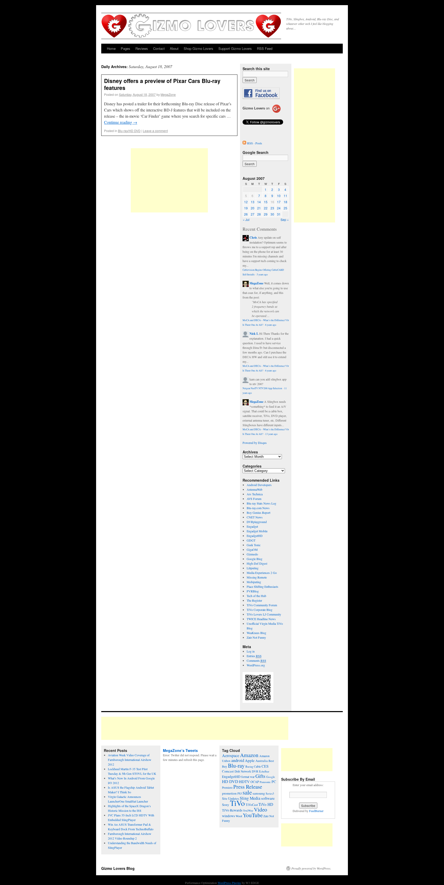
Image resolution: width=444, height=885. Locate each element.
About (174, 48)
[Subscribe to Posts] (244, 143)
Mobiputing (254, 582)
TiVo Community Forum (262, 605)
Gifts (260, 775)
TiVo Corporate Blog (259, 610)
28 (259, 214)
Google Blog (254, 559)
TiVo (237, 803)
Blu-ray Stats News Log (261, 503)
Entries (254, 656)
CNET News (255, 517)
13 (252, 202)
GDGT (251, 540)
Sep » (285, 219)
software (268, 798)
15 (265, 202)
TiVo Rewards (232, 810)
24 (279, 208)
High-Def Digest (257, 563)
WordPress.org (256, 665)
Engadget (252, 526)
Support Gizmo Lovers (235, 48)
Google (270, 777)
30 (272, 214)
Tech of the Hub (256, 596)
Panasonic (265, 782)
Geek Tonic (254, 545)
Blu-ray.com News (258, 508)
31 (279, 214)
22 (265, 208)
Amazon (249, 755)
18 (285, 202)
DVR (255, 771)
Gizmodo (252, 554)
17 (279, 202)
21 (259, 208)
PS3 (239, 793)
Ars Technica (255, 494)
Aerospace (230, 755)
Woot (239, 816)
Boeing (249, 766)
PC (274, 781)
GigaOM (252, 549)
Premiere (227, 787)
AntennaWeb (254, 489)
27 (252, 214)
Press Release (247, 786)
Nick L (253, 333)
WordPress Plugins (229, 883)
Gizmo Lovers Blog (118, 868)
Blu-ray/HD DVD (129, 130)
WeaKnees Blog (256, 633)
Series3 (270, 793)
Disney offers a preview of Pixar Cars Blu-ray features (162, 84)
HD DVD (230, 781)
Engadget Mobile (257, 531)
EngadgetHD (255, 536)
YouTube (253, 815)
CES (265, 766)
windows (228, 815)
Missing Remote (257, 577)
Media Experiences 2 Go (262, 573)
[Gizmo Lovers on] (262, 112)
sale (247, 792)
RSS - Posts (254, 143)
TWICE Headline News (261, 619)
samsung (259, 793)
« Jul (246, 219)
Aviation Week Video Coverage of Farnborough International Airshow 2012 (129, 759)
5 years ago (262, 274)
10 (279, 195)
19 (246, 208)
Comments (256, 660)
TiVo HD (265, 804)
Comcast (228, 771)
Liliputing (252, 568)
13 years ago (271, 434)
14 (259, 202)
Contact (159, 48)
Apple (250, 760)
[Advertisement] (169, 180)
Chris (253, 237)
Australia (261, 761)
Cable (257, 766)
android (237, 760)
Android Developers (259, 485)
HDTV (244, 781)
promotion (229, 793)
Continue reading (120, 122)
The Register (254, 600)
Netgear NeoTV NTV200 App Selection (262, 388)
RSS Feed (264, 48)
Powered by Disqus (255, 443)
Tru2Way (248, 810)
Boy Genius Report (258, 512)
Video (260, 809)
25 (285, 208)
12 (246, 202)
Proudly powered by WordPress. (311, 868)
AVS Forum (254, 499)
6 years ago (270, 325)
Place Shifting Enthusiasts (262, 586)
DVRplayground (257, 522)
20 (252, 208)
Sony (225, 804)
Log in (251, 651)
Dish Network (243, 771)
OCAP (255, 782)
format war (248, 777)
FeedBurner (316, 811)
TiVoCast (252, 805)
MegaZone (168, 94)
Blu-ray (236, 765)
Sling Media (250, 798)
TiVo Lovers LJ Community (264, 614)
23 (272, 208)
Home (111, 48)
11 (285, 195)
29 (265, 214)
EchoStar (264, 771)
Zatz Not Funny (256, 637)
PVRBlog (253, 591)
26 (246, 214)
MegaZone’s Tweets (180, 750)
